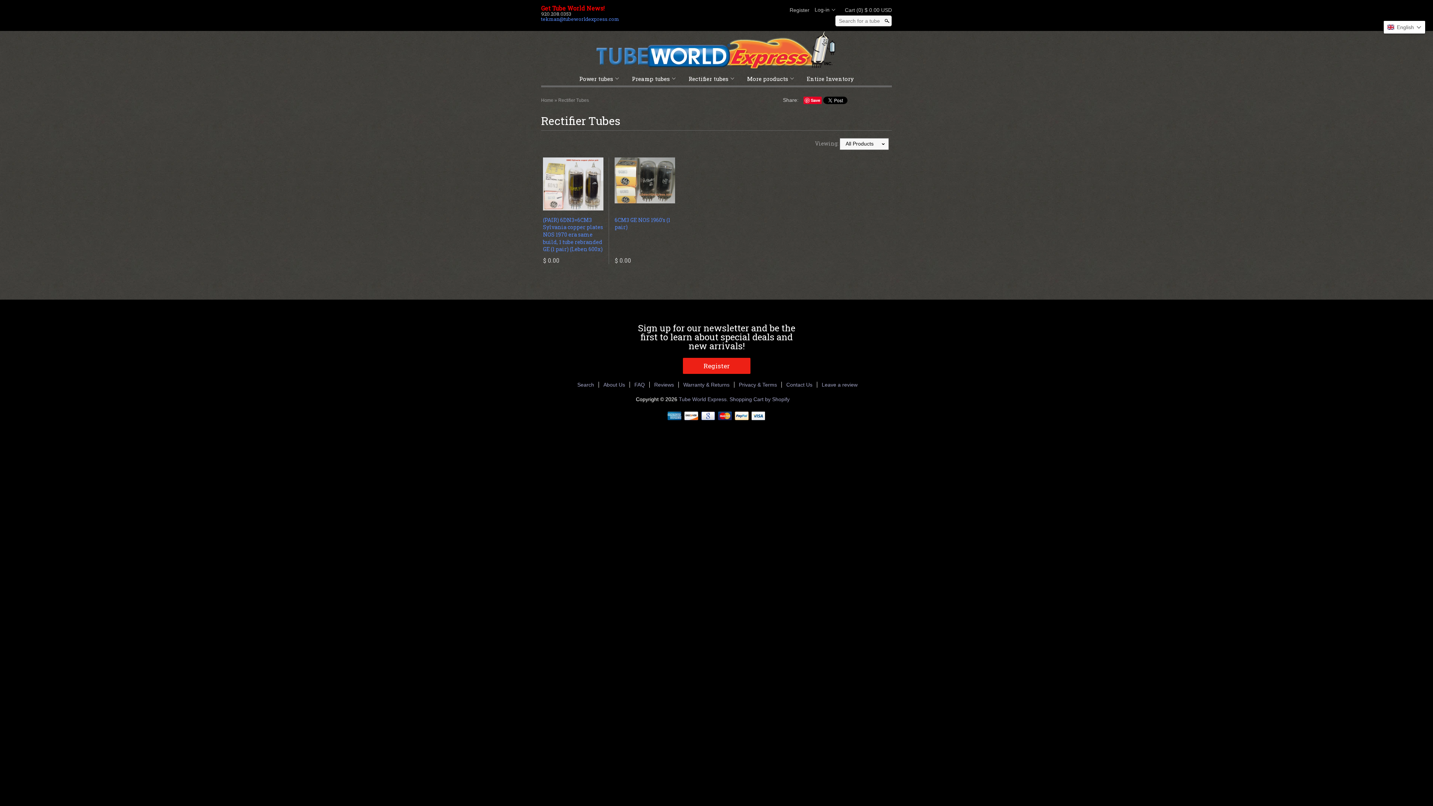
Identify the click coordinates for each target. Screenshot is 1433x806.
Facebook (740, 10)
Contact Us (799, 385)
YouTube (778, 10)
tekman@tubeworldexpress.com (580, 19)
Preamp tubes (651, 78)
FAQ (639, 385)
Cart (866, 10)
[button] (1404, 27)
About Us (614, 385)
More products (767, 78)
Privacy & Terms (758, 385)
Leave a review (840, 385)
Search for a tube (859, 21)
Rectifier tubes (708, 78)
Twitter (753, 10)
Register (799, 10)
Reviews (664, 385)
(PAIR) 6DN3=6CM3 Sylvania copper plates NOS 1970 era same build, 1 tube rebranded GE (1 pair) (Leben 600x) (573, 234)
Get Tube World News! (573, 8)
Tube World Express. (704, 399)
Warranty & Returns (706, 385)
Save (815, 100)
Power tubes (596, 78)
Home (547, 100)
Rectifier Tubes (573, 100)
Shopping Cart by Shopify (760, 399)
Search (585, 385)
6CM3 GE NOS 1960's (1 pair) (642, 223)
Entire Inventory (830, 78)
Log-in (822, 10)
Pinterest (766, 10)
